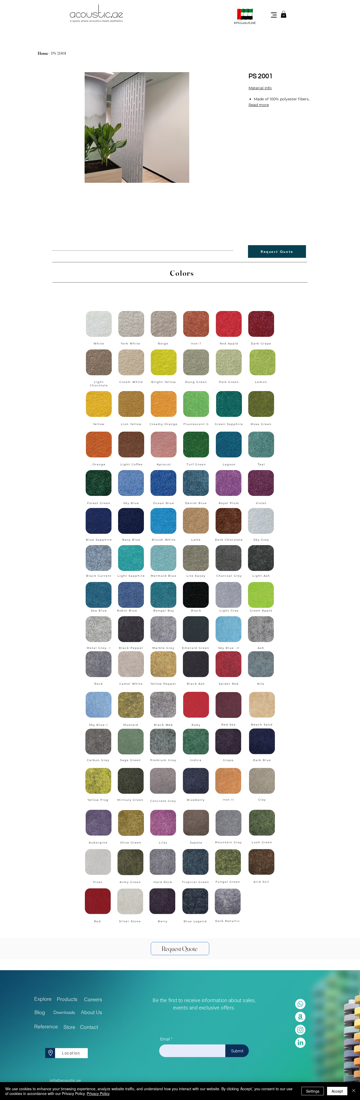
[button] (283, 14)
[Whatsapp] (300, 1004)
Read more (259, 104)
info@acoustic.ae (65, 1080)
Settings (312, 1091)
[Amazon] (300, 1017)
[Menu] (274, 15)
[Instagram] (300, 1030)
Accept (337, 1091)
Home (43, 53)
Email (165, 1039)
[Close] (354, 1091)
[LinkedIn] (300, 1043)
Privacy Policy (98, 1093)
